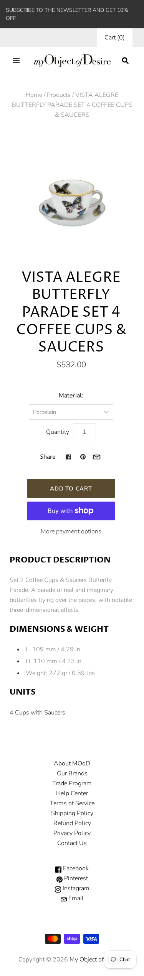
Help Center (72, 793)
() (114, 37)
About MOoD (72, 763)
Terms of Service (72, 803)
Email (75, 898)
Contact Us (72, 843)
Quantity (57, 432)
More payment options (71, 531)
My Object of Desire (96, 959)
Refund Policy (72, 823)
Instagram (75, 888)
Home (34, 95)
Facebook (75, 868)
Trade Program (72, 783)
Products (59, 95)
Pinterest (75, 878)
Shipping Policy (72, 813)
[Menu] (16, 60)
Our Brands (72, 773)
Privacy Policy (72, 833)
